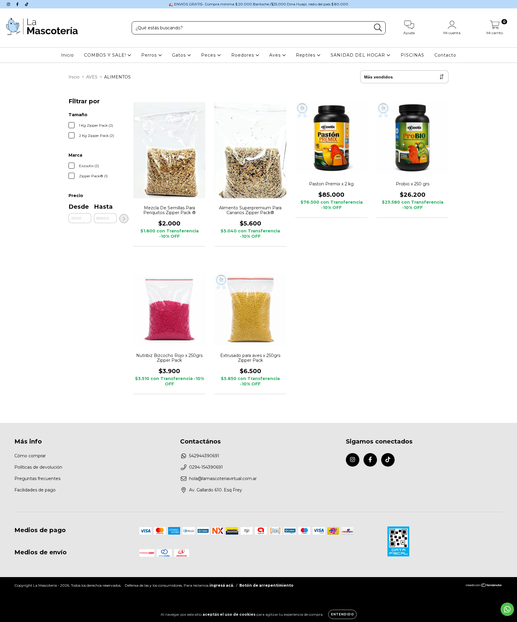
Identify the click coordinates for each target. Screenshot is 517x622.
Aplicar (123, 218)
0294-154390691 (206, 467)
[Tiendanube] (484, 586)
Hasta (103, 206)
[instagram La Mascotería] (8, 4)
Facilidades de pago (35, 490)
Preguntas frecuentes (37, 478)
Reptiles (306, 55)
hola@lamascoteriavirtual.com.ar (223, 478)
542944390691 (204, 455)
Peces (209, 55)
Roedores (243, 55)
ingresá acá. (221, 585)
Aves (275, 55)
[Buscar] (378, 28)
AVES (92, 77)
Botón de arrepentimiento (266, 585)
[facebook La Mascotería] (17, 4)
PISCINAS (412, 55)
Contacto (445, 55)
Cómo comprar (30, 455)
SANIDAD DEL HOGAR (359, 55)
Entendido (342, 614)
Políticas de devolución (38, 467)
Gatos (179, 55)
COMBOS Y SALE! (105, 55)
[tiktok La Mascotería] (27, 4)
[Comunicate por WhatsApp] (507, 609)
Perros (149, 55)
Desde (79, 206)
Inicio (67, 55)
